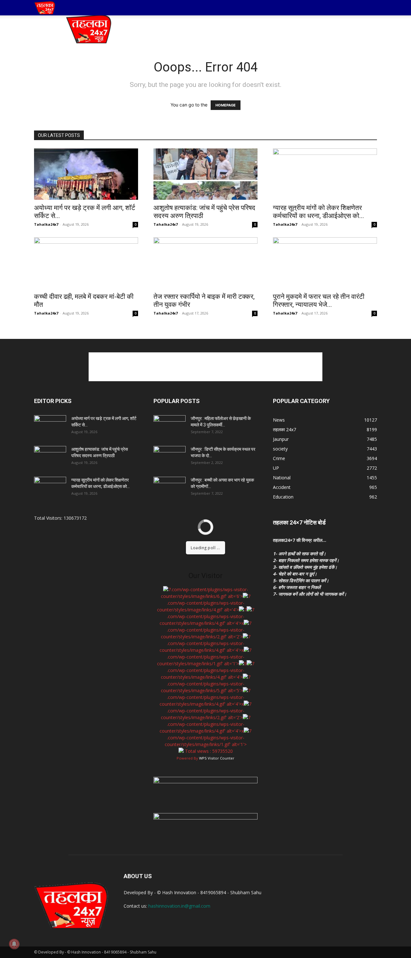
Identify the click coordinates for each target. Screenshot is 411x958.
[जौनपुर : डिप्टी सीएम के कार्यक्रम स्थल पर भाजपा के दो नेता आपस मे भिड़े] (169, 457)
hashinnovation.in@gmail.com (179, 906)
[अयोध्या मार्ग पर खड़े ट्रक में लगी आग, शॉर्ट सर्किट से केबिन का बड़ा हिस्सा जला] (86, 174)
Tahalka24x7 (46, 224)
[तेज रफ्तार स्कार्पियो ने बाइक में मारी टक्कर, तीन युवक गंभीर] (205, 263)
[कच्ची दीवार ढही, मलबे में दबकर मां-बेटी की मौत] (86, 263)
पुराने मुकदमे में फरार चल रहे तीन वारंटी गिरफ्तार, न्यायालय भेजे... (318, 300)
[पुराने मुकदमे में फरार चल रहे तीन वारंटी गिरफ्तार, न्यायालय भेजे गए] (325, 263)
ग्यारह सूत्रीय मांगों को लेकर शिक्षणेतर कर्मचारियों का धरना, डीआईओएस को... (318, 212)
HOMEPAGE (225, 105)
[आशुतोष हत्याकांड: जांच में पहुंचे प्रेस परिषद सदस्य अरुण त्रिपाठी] (205, 174)
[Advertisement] (260, 28)
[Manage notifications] (14, 944)
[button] (369, 8)
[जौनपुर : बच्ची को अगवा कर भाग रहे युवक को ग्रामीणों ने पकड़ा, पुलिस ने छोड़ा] (169, 488)
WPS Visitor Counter (216, 758)
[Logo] (44, 8)
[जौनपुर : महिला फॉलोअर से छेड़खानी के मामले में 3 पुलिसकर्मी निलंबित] (169, 426)
